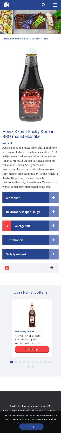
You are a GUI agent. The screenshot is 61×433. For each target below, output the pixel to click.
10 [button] (49, 362)
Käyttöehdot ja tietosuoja (35, 406)
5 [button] (28, 362)
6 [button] (32, 362)
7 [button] (37, 362)
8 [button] (41, 362)
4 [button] (24, 362)
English (51, 410)
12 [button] (32, 366)
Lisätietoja (32, 349)
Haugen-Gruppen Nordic (15, 410)
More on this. (50, 419)
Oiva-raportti (37, 410)
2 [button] (15, 362)
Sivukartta (15, 406)
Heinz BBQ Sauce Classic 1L (29, 331)
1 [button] (11, 362)
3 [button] (20, 362)
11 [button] (28, 366)
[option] (30, 330)
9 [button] (45, 362)
